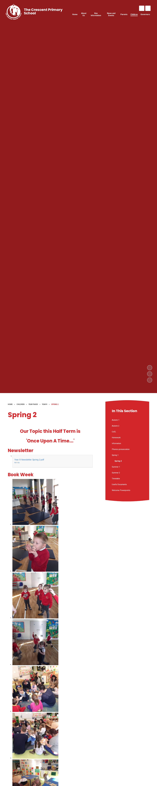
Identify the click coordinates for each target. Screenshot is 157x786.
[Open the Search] (148, 8)
